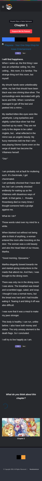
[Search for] (39, 7)
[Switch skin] (35, 7)
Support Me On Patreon (21, 31)
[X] (21, 39)
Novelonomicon (34, 469)
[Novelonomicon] (9, 7)
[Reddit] (33, 39)
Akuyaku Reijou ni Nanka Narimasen (21, 21)
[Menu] (3, 7)
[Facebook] (8, 39)
